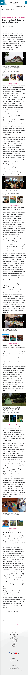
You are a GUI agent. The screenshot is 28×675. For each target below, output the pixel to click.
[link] (3, 611)
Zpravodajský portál (5, 6)
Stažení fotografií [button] (14, 83)
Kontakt (12, 9)
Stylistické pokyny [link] (15, 624)
